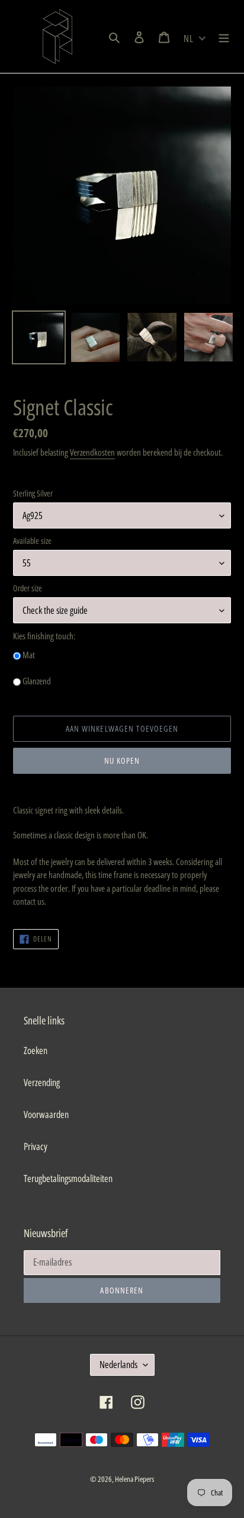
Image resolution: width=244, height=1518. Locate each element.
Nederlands (118, 1364)
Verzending (42, 1082)
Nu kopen (122, 760)
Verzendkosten (92, 452)
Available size (32, 540)
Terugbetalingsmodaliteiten (68, 1178)
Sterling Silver (33, 493)
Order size (27, 588)
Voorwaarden (46, 1114)
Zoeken (35, 1050)
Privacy (35, 1146)
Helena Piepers (134, 1479)
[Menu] (223, 37)
